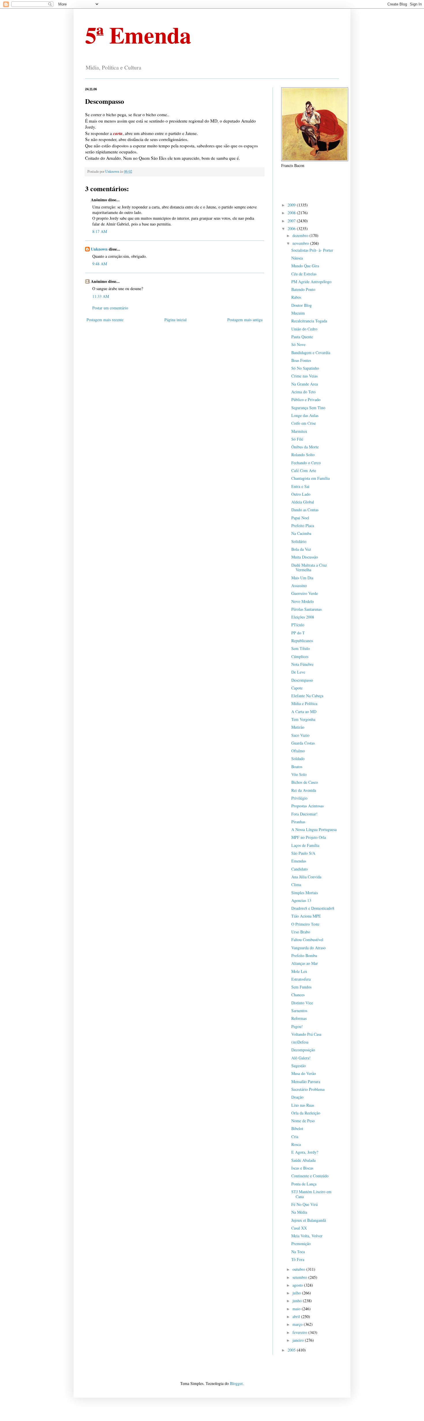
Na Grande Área (304, 384)
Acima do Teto (303, 391)
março (298, 1324)
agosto (298, 1285)
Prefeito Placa (302, 525)
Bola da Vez (301, 549)
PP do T (298, 633)
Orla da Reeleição (305, 1113)
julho (297, 1293)
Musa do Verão (303, 1073)
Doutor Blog (301, 305)
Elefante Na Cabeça (307, 695)
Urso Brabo (300, 932)
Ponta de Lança (303, 1184)
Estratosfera (301, 979)
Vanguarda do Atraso (308, 947)
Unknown (99, 249)
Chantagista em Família (310, 478)
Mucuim (298, 313)
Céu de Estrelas (303, 274)
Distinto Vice (302, 1002)
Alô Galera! (301, 1058)
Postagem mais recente (105, 319)
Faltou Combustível (307, 939)
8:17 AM (99, 231)
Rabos (296, 297)
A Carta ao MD (303, 711)
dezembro (300, 235)
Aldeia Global (302, 502)
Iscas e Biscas (302, 1168)
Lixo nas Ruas (302, 1105)
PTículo (297, 624)
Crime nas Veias (304, 376)
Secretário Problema (307, 1089)
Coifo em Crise (303, 423)
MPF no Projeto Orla (308, 837)
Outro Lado (300, 494)
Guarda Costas (303, 743)
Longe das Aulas (304, 415)
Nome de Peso (303, 1120)
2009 (292, 205)
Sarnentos (299, 1010)
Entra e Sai (300, 486)
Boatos (296, 766)
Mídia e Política (304, 703)
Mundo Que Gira (305, 265)
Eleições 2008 (302, 617)
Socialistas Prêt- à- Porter (312, 250)
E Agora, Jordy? (304, 1152)
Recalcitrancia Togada (309, 321)
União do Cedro (304, 329)
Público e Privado (305, 399)
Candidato (299, 869)
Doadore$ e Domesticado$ (312, 908)
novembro (301, 243)
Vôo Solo (299, 774)
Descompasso (302, 680)
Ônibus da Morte (305, 447)
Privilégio (299, 798)
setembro (300, 1277)
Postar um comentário (110, 308)
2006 (292, 228)
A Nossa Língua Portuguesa (314, 829)
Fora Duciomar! (304, 814)
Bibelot (297, 1128)
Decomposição (303, 1049)
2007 (292, 220)
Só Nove (298, 344)
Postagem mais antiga (244, 319)
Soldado (298, 758)
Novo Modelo (302, 601)
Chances (298, 994)
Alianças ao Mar (304, 963)
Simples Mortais (304, 892)
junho (297, 1300)
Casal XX (299, 1228)
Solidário (298, 541)
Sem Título (300, 648)
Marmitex (299, 431)
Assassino (299, 585)
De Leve (298, 672)
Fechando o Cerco (306, 462)
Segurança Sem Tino (308, 407)
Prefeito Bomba (304, 955)
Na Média (299, 1212)
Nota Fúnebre (302, 664)
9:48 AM (99, 263)
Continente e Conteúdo (310, 1175)
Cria (294, 1136)
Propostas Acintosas (307, 806)
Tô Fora (297, 1259)
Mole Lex (299, 971)
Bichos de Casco (304, 782)
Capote (297, 688)
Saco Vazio (300, 735)
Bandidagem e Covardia (310, 352)
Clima (296, 884)
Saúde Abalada (303, 1160)
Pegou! (297, 1026)
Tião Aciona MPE (306, 916)
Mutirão (297, 727)
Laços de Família (305, 845)
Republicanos (302, 640)
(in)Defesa (299, 1042)
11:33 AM (100, 296)
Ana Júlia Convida (306, 876)
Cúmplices (299, 656)
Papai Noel (300, 517)
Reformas (299, 1018)
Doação (297, 1097)
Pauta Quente (302, 336)
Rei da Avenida (303, 790)
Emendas (298, 861)
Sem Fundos (301, 987)
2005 (292, 1350)
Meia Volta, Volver (306, 1235)
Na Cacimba (301, 533)
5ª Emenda (138, 34)
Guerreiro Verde (304, 593)
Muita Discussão (304, 557)
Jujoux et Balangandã (308, 1220)
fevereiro (300, 1332)
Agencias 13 (301, 900)
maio (297, 1308)
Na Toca (298, 1251)
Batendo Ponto (303, 289)
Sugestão (298, 1065)
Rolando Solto (303, 454)
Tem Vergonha (303, 719)
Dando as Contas (304, 509)
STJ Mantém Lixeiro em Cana (311, 1194)
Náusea (297, 258)
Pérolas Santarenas (306, 609)
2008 (292, 212)
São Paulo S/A (303, 853)
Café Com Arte (303, 470)
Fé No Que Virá (304, 1204)
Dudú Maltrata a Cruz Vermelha (309, 567)
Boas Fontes (301, 360)
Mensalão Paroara (305, 1081)
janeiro (298, 1340)
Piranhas (298, 821)
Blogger (236, 1383)
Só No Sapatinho (305, 368)
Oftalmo (298, 750)
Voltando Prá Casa (306, 1034)
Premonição (301, 1243)
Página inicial (175, 319)
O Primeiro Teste (305, 924)
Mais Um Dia (302, 577)
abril (296, 1316)
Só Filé (297, 439)
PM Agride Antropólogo (311, 281)
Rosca (296, 1144)
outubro (299, 1269)
